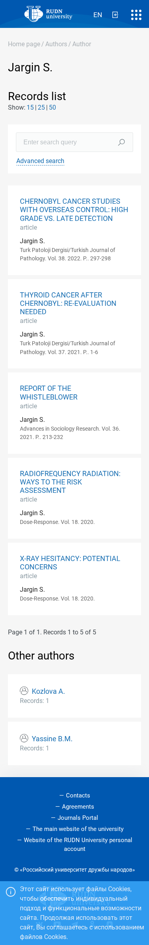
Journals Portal (78, 817)
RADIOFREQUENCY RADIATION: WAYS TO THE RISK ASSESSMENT (70, 482)
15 (30, 107)
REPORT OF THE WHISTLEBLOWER (48, 392)
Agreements (78, 806)
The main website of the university (78, 829)
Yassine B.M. (52, 739)
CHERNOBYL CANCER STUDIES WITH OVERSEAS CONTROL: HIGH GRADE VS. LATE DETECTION (74, 209)
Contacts (78, 795)
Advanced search (40, 161)
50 (52, 107)
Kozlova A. (48, 691)
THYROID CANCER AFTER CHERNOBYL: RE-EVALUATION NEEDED (68, 303)
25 (41, 107)
